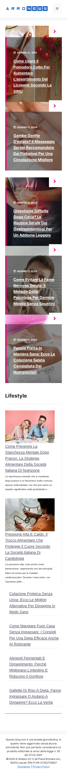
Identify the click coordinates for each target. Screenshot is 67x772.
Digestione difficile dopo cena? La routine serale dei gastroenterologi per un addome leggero (32, 223)
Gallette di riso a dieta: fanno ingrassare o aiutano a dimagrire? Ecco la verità (35, 696)
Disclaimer (24, 766)
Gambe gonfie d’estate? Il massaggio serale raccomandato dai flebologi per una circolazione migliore (34, 147)
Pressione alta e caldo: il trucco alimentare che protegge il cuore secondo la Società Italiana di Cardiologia (27, 546)
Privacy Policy (41, 766)
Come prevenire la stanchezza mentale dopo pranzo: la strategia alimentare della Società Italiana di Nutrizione (27, 458)
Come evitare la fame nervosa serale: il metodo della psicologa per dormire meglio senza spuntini (34, 291)
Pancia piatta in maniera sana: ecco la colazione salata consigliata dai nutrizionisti (34, 360)
